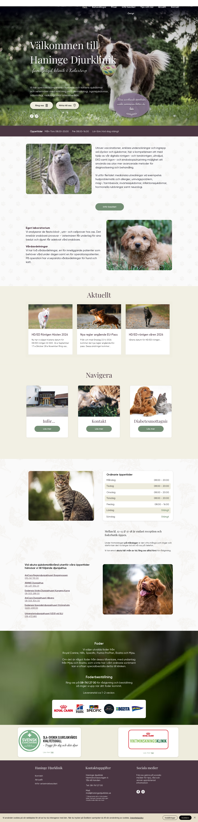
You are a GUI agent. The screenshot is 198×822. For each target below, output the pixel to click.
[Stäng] (194, 818)
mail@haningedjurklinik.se (98, 793)
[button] (99, 7)
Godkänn (185, 817)
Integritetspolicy (136, 817)
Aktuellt (39, 779)
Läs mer (47, 429)
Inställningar (170, 817)
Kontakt (39, 775)
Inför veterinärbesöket (46, 783)
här (52, 752)
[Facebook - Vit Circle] (32, 116)
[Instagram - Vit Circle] (36, 116)
